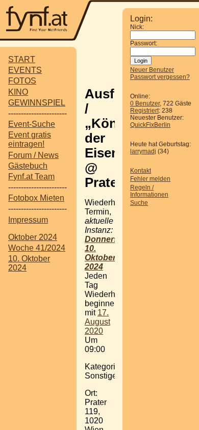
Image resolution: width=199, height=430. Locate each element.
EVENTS (25, 70)
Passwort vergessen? (160, 76)
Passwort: (143, 43)
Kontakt (140, 170)
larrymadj (143, 151)
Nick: (137, 27)
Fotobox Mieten (36, 198)
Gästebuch (27, 166)
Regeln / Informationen (149, 191)
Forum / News (33, 155)
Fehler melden (150, 178)
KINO (18, 92)
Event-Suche (31, 124)
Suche (139, 202)
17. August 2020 (97, 321)
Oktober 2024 (32, 237)
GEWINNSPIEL (36, 102)
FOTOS (22, 80)
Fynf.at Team (31, 176)
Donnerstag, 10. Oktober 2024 (109, 253)
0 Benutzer (145, 103)
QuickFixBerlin (150, 124)
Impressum (28, 220)
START (21, 59)
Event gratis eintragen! (29, 139)
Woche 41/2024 (36, 248)
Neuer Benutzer (152, 69)
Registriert (144, 110)
